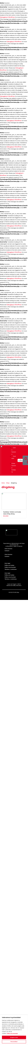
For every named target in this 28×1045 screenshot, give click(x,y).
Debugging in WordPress (7, 17)
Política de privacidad (12, 1033)
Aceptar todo (14, 1037)
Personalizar (14, 1041)
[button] (12, 461)
